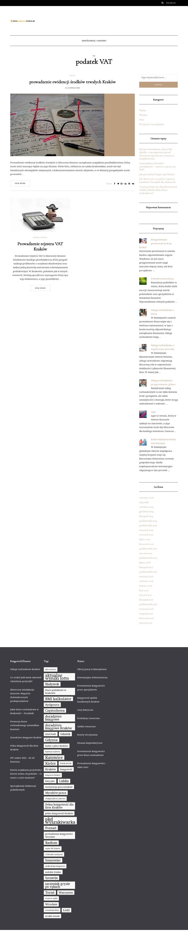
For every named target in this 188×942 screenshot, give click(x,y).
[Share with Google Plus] (122, 183)
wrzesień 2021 (146, 534)
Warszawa (66, 892)
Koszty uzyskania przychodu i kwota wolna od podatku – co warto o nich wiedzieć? (26, 773)
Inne (141, 119)
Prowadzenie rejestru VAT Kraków (40, 246)
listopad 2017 (146, 567)
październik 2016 (148, 604)
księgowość (66, 769)
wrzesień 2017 (146, 576)
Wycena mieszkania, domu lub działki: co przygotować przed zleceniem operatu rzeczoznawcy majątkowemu (156, 154)
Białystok (52, 684)
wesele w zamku (51, 898)
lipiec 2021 (144, 539)
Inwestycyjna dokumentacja (92, 677)
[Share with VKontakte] (133, 183)
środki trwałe (52, 916)
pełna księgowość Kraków (59, 813)
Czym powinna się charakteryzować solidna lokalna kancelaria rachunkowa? (158, 190)
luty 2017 (144, 590)
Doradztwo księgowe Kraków (26, 737)
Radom (51, 842)
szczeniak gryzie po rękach (57, 885)
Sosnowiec (53, 860)
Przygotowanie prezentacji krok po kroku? (155, 243)
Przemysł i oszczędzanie (151, 124)
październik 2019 (148, 557)
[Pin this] (129, 183)
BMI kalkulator (58, 699)
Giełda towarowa (86, 726)
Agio (153, 411)
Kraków (50, 769)
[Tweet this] (118, 183)
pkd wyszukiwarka (60, 820)
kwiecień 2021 (146, 544)
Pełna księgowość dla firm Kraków (59, 806)
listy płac (50, 781)
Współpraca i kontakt (94, 40)
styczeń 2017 (145, 594)
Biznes (72, 75)
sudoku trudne (53, 872)
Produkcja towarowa (88, 718)
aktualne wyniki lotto (57, 676)
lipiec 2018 (145, 562)
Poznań (50, 828)
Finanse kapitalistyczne (90, 742)
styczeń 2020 (145, 553)
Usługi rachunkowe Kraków (25, 669)
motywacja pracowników (59, 786)
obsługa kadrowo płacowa (55, 799)
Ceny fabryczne (85, 709)
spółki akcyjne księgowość (55, 866)
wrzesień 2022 (146, 530)
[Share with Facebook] (114, 183)
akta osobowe (50, 669)
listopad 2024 (146, 516)
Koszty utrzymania (87, 734)
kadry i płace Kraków (56, 745)
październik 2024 (148, 520)
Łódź (66, 910)
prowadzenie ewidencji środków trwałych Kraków (72, 82)
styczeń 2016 (145, 622)
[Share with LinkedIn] (125, 183)
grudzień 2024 (146, 511)
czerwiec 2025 (146, 506)
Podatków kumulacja (162, 278)
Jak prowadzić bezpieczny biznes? (157, 174)
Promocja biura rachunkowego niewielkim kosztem (24, 725)
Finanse (43, 237)
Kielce (50, 763)
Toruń (49, 892)
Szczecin (51, 878)
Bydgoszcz (52, 705)
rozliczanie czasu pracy (54, 854)
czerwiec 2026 (146, 497)
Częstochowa (55, 710)
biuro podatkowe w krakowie (55, 691)
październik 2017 (148, 571)
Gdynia (51, 740)
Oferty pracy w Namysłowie (92, 669)
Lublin (64, 781)
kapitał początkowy (52, 752)
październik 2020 (148, 548)
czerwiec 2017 (146, 581)
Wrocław (51, 904)
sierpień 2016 (146, 613)
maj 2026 (144, 502)
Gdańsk (65, 734)
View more (20, 183)
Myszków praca (55, 793)
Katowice (54, 757)
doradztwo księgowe (53, 717)
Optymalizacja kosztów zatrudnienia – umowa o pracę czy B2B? (157, 166)
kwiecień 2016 (146, 618)
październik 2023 (148, 525)
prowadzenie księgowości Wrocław (59, 835)
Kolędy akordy (65, 763)
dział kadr (50, 734)
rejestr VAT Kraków (52, 848)
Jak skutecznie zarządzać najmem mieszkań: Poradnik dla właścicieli (157, 180)
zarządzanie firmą (52, 910)
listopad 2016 (146, 599)
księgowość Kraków (52, 775)
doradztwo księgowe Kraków (58, 726)
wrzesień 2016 (146, 608)
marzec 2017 (145, 585)
